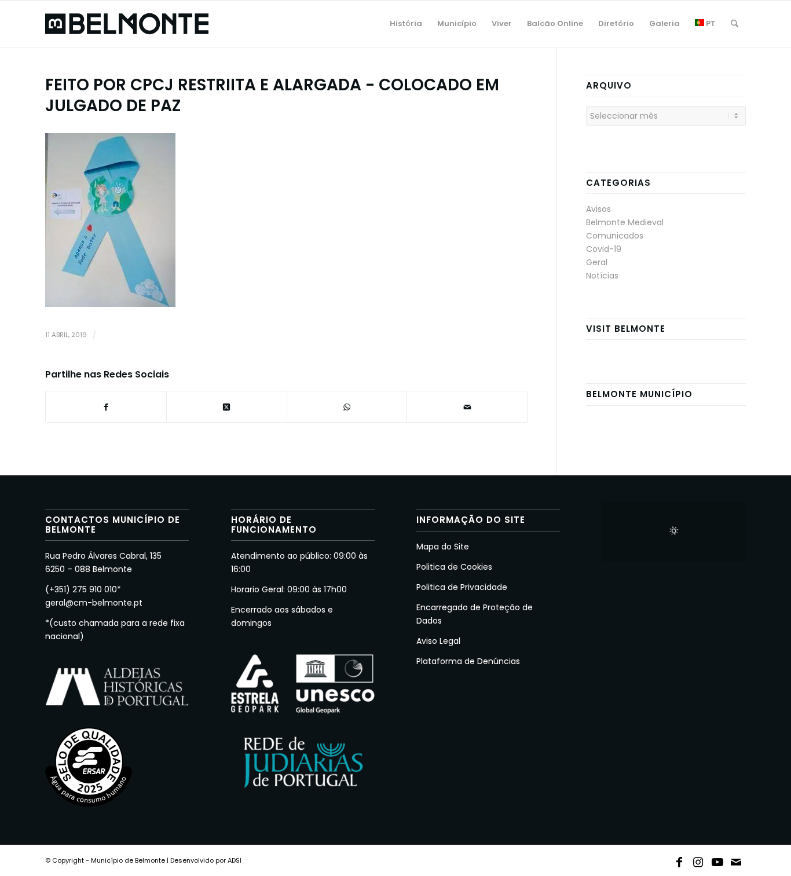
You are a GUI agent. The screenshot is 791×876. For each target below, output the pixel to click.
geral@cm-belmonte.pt (93, 603)
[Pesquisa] (734, 24)
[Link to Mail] (736, 859)
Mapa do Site (442, 546)
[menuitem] (406, 24)
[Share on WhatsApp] (347, 406)
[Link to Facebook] (679, 859)
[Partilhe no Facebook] (106, 406)
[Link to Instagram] (698, 859)
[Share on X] (227, 406)
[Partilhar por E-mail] (467, 406)
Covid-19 (603, 249)
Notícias (602, 275)
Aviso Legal (438, 641)
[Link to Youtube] (717, 859)
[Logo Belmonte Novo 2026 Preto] (126, 24)
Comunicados (614, 235)
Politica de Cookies (454, 567)
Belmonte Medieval (625, 222)
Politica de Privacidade (461, 587)
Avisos (598, 209)
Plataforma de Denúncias (468, 661)
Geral (596, 262)
